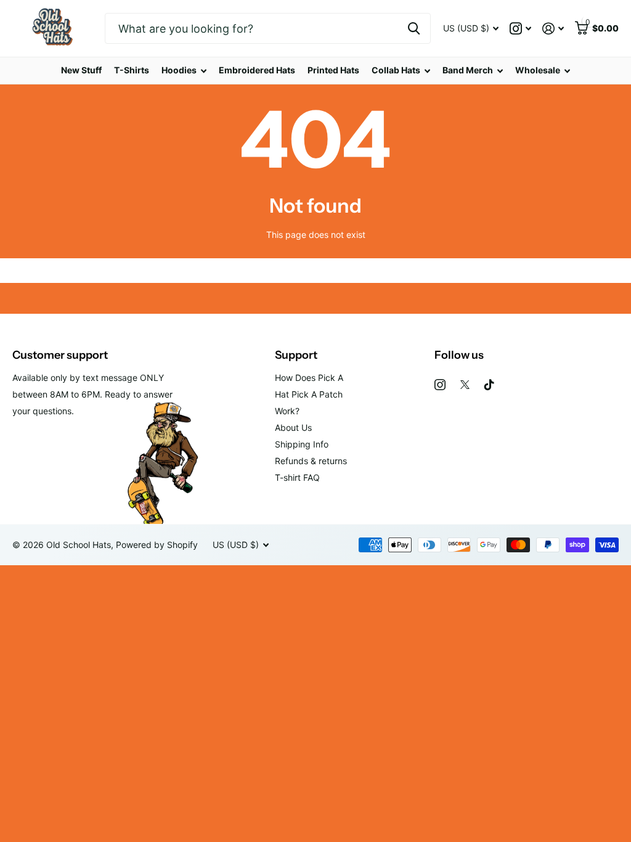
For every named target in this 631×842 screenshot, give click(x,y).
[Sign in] (553, 29)
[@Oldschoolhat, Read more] (520, 29)
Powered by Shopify (157, 544)
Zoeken (414, 28)
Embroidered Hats (257, 70)
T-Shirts (131, 70)
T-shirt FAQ (297, 477)
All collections (183, 70)
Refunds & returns (311, 461)
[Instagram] (440, 384)
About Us (293, 427)
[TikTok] (489, 384)
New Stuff (81, 70)
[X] (465, 384)
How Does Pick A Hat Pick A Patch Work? (309, 394)
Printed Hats (333, 70)
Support (296, 355)
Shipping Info (301, 444)
